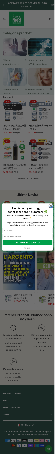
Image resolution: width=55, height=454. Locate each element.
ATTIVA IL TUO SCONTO (26, 242)
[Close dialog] (50, 206)
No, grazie (26, 248)
